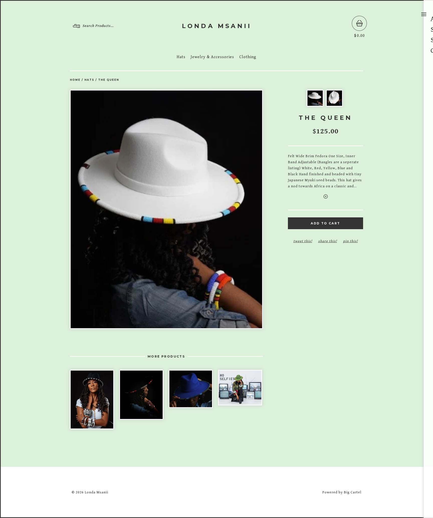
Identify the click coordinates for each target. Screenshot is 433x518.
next (214, 209)
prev (118, 209)
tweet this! (302, 241)
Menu (423, 14)
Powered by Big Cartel (341, 492)
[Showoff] (191, 389)
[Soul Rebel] (92, 399)
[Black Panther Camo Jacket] (240, 387)
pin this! (350, 241)
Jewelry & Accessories (212, 57)
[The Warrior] (141, 395)
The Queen (108, 79)
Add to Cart (325, 223)
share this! (327, 241)
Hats (181, 57)
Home (75, 79)
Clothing (247, 57)
